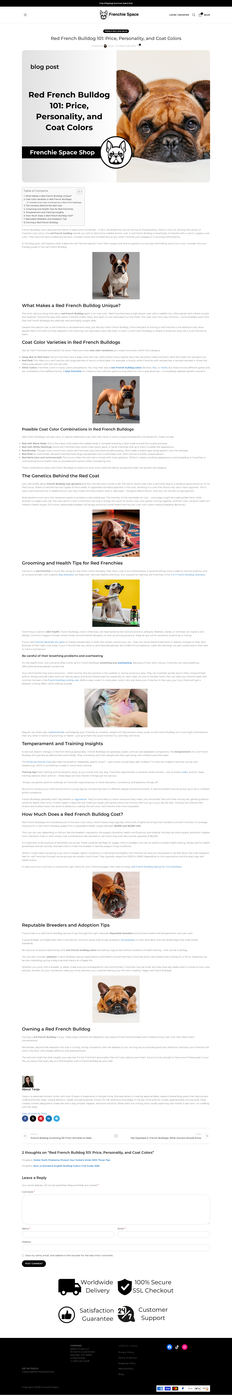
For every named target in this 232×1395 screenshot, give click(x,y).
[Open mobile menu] (25, 15)
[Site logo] (119, 14)
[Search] (194, 15)
